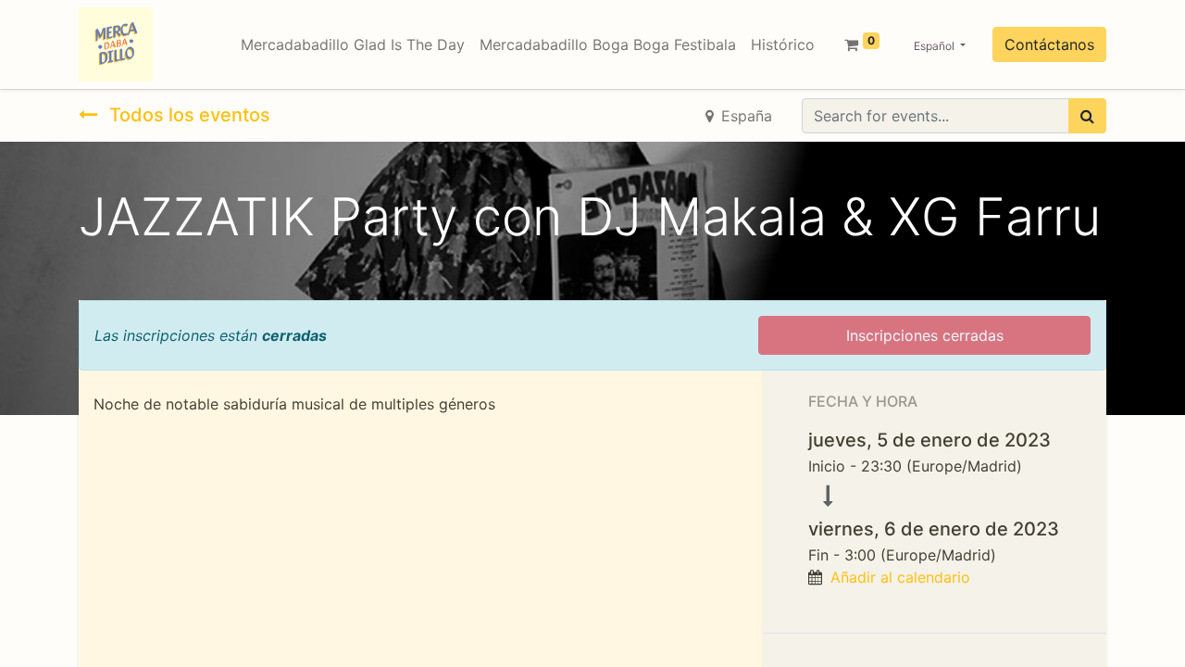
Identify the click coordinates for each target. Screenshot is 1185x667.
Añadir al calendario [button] (900, 577)
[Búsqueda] (1087, 115)
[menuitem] (352, 44)
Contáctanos (1049, 44)
